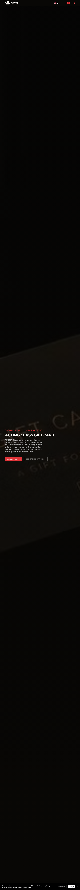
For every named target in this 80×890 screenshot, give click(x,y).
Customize (61, 887)
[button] (74, 3)
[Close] (77, 886)
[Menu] (35, 3)
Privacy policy (27, 888)
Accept (71, 887)
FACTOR (14, 3)
